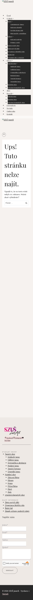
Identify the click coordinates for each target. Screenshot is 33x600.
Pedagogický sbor (14, 45)
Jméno (5, 525)
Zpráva (5, 547)
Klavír (10, 489)
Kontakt (10, 114)
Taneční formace (15, 78)
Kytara (10, 483)
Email (4, 532)
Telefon (5, 540)
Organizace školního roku (16, 51)
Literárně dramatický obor (16, 87)
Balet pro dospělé (16, 27)
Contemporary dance (17, 24)
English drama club (16, 30)
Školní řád (11, 54)
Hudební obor (12, 84)
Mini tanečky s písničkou (18, 33)
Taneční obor (12, 96)
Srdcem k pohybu (16, 39)
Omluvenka (11, 111)
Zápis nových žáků (13, 48)
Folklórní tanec (15, 69)
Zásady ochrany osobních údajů (17, 511)
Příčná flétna (12, 486)
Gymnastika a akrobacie (18, 72)
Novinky (10, 108)
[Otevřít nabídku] (4, 135)
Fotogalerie (11, 105)
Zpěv (9, 492)
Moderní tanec (15, 75)
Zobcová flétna (13, 477)
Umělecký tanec (15, 66)
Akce (8, 91)
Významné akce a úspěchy (16, 57)
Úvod (9, 16)
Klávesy (10, 480)
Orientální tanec (15, 81)
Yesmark (5, 594)
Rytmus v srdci (15, 42)
